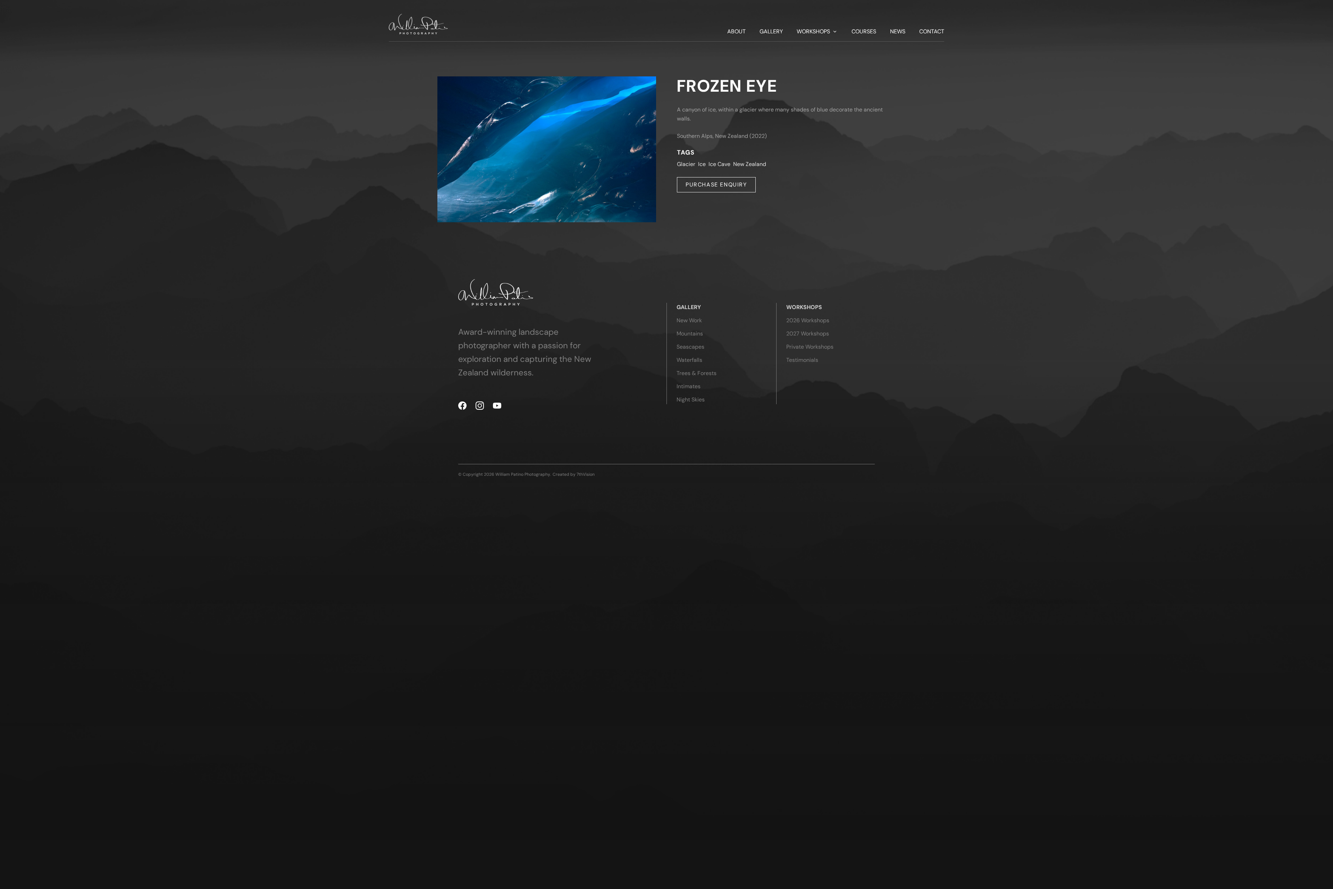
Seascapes (690, 346)
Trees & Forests (696, 373)
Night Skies (691, 399)
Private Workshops (809, 346)
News (897, 31)
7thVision (586, 474)
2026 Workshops (807, 320)
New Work (689, 320)
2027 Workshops (807, 333)
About (736, 31)
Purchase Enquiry (716, 184)
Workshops (813, 31)
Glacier (686, 164)
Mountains (690, 333)
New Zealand (749, 164)
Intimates (689, 386)
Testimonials (802, 360)
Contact (931, 31)
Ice (702, 164)
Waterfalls (689, 360)
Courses (864, 31)
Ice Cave (719, 164)
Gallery (771, 31)
